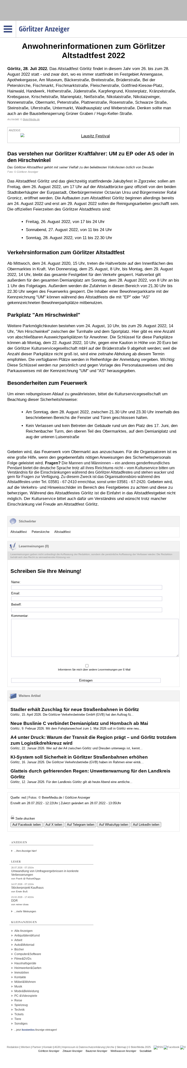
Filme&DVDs (22, 958)
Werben (25, 1047)
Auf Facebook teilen (26, 824)
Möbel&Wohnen (25, 982)
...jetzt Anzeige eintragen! (35, 1029)
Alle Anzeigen (23, 931)
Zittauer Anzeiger (73, 1050)
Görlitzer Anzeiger (48, 1050)
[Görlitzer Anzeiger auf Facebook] (171, 1047)
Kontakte (20, 977)
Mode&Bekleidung (26, 991)
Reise (18, 1000)
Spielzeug (21, 1005)
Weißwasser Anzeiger (123, 1050)
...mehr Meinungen (25, 911)
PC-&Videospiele (25, 996)
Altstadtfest (18, 532)
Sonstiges (21, 1023)
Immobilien (21, 972)
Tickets (19, 1014)
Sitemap (121, 1047)
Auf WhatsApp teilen (113, 824)
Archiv (110, 1047)
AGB (57, 1047)
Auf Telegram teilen (80, 824)
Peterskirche (40, 532)
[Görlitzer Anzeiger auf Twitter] (183, 1047)
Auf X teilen (54, 824)
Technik (19, 1009)
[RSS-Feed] (158, 1047)
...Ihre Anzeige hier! (25, 851)
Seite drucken (24, 818)
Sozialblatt (145, 1050)
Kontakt (47, 1047)
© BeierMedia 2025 (139, 1047)
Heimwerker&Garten (27, 968)
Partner (36, 1047)
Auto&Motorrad (24, 945)
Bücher (19, 949)
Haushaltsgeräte (25, 963)
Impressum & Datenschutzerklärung (83, 1047)
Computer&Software (27, 954)
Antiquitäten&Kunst (27, 935)
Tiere (17, 1019)
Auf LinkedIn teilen (146, 824)
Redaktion (13, 1047)
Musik (18, 986)
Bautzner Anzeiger (96, 1050)
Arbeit (18, 940)
